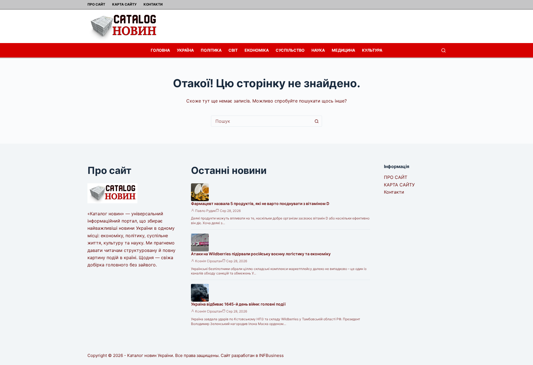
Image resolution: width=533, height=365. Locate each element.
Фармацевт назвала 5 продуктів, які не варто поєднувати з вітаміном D (260, 203)
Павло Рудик (205, 211)
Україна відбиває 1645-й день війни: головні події (238, 304)
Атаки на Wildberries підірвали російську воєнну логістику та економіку (261, 253)
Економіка (257, 50)
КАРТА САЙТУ (124, 4)
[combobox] (261, 121)
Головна (160, 50)
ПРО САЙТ (96, 4)
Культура (372, 50)
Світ (233, 50)
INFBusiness (271, 355)
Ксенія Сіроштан (208, 261)
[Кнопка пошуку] (316, 121)
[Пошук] (443, 50)
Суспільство (290, 50)
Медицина (343, 50)
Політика (211, 50)
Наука (318, 50)
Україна (185, 50)
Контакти (153, 4)
